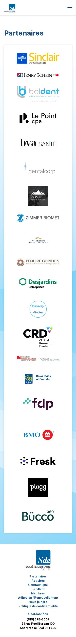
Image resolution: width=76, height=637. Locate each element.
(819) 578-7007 (38, 619)
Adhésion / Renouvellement (38, 597)
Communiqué (38, 585)
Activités (38, 580)
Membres (38, 593)
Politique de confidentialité (38, 606)
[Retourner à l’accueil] (9, 7)
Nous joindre (38, 602)
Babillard (38, 589)
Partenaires (38, 576)
